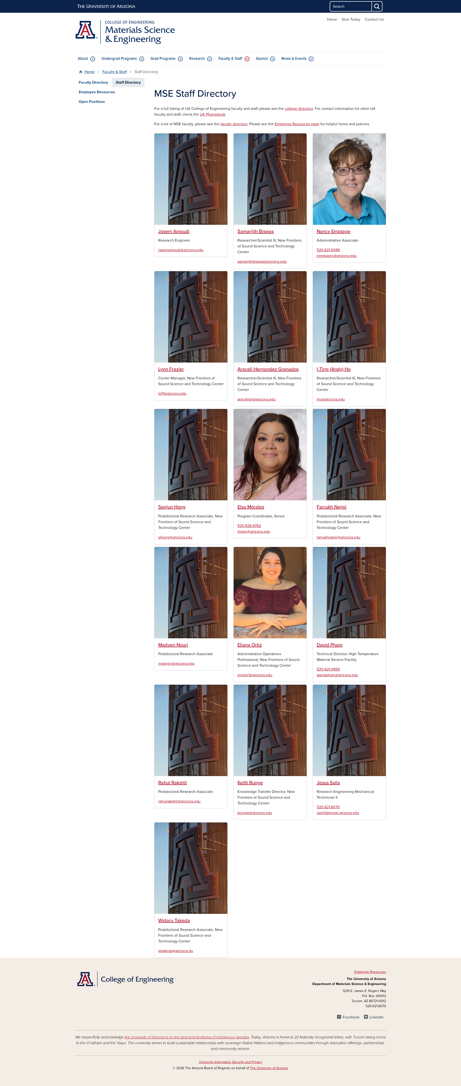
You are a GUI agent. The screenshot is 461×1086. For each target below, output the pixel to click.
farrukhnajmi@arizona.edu (338, 537)
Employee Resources (97, 92)
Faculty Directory (93, 82)
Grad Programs (163, 59)
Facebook (351, 1017)
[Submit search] (377, 6)
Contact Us (374, 19)
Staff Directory (128, 82)
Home (332, 19)
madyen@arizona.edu (176, 663)
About (83, 59)
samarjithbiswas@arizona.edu (262, 261)
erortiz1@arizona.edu (254, 675)
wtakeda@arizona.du (175, 950)
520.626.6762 (249, 525)
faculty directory (233, 124)
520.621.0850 (328, 669)
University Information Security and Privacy (230, 1062)
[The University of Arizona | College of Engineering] (125, 978)
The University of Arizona (269, 1068)
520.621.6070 (328, 807)
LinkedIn (376, 1017)
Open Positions (92, 101)
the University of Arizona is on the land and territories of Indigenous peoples (187, 1037)
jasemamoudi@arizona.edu (180, 250)
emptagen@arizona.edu (337, 255)
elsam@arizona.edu (253, 531)
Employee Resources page (297, 124)
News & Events (293, 59)
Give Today (351, 19)
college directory (299, 108)
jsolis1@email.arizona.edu (338, 812)
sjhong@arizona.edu (175, 537)
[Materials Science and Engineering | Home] (125, 32)
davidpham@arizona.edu (337, 675)
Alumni (262, 59)
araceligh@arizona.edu (256, 399)
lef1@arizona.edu (172, 393)
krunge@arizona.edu (254, 812)
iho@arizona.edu (331, 399)
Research (197, 59)
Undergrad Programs (119, 59)
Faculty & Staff (230, 59)
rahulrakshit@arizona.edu (179, 801)
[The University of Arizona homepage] (106, 6)
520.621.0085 (328, 250)
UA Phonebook (212, 114)
